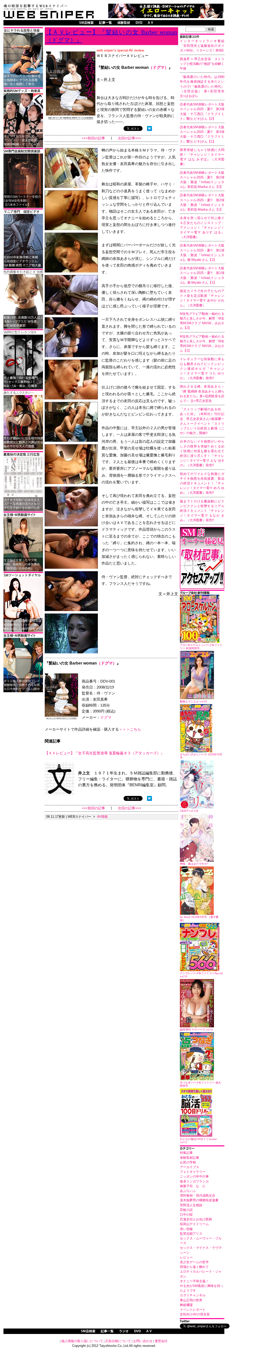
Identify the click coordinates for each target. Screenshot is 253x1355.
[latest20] (202, 37)
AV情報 (102, 816)
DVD (139, 23)
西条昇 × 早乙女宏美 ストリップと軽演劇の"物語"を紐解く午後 (202, 63)
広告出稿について (118, 1341)
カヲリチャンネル (193, 1295)
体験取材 (123, 23)
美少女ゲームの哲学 (194, 1262)
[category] (202, 1149)
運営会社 (161, 1341)
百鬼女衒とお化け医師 (196, 1219)
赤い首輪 (186, 1229)
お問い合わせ (142, 1341)
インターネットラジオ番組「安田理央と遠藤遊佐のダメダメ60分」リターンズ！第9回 (202, 45)
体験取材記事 (189, 1157)
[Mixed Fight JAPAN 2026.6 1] (23, 86)
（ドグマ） (159, 67)
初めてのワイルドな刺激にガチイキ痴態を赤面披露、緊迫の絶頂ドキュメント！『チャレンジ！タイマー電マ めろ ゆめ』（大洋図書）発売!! (202, 483)
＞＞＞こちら (130, 729)
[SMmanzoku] (23, 388)
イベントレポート (193, 1309)
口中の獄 (186, 1214)
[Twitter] (202, 1322)
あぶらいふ (188, 1191)
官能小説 (186, 1210)
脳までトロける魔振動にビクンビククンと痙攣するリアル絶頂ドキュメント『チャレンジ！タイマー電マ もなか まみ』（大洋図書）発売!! (202, 510)
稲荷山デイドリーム (194, 1224)
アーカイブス (189, 1167)
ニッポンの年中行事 (194, 1176)
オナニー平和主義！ (194, 1281)
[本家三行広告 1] (23, 510)
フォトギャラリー (193, 1172)
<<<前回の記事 (93, 138)
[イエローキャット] (166, 17)
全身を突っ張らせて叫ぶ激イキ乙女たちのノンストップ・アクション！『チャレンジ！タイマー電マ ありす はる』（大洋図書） (202, 227)
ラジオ (124, 1331)
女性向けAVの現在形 (195, 1314)
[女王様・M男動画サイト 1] (23, 691)
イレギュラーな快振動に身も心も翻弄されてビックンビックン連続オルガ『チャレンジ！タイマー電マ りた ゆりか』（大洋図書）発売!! (202, 368)
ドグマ (105, 717)
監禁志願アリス (191, 1233)
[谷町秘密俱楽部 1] (23, 328)
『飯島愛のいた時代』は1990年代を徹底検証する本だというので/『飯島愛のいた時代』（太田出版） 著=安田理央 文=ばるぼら (204, 86)
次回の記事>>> (129, 138)
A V (150, 23)
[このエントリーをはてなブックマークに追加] (149, 129)
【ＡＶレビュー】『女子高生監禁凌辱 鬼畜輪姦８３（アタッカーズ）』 (104, 753)
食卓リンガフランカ (194, 1181)
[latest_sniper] (202, 593)
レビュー (186, 1257)
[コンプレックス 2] (23, 448)
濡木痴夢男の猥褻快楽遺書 (199, 1200)
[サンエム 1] (23, 267)
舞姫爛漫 (186, 1305)
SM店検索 (86, 23)
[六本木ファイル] (23, 207)
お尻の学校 (188, 1162)
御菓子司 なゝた (193, 1186)
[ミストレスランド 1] (23, 570)
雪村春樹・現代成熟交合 (197, 1195)
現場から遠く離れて (194, 1267)
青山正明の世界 (191, 1300)
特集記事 (186, 1153)
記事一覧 (105, 23)
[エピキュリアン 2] (23, 147)
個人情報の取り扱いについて (82, 1341)
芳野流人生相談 (191, 1205)
